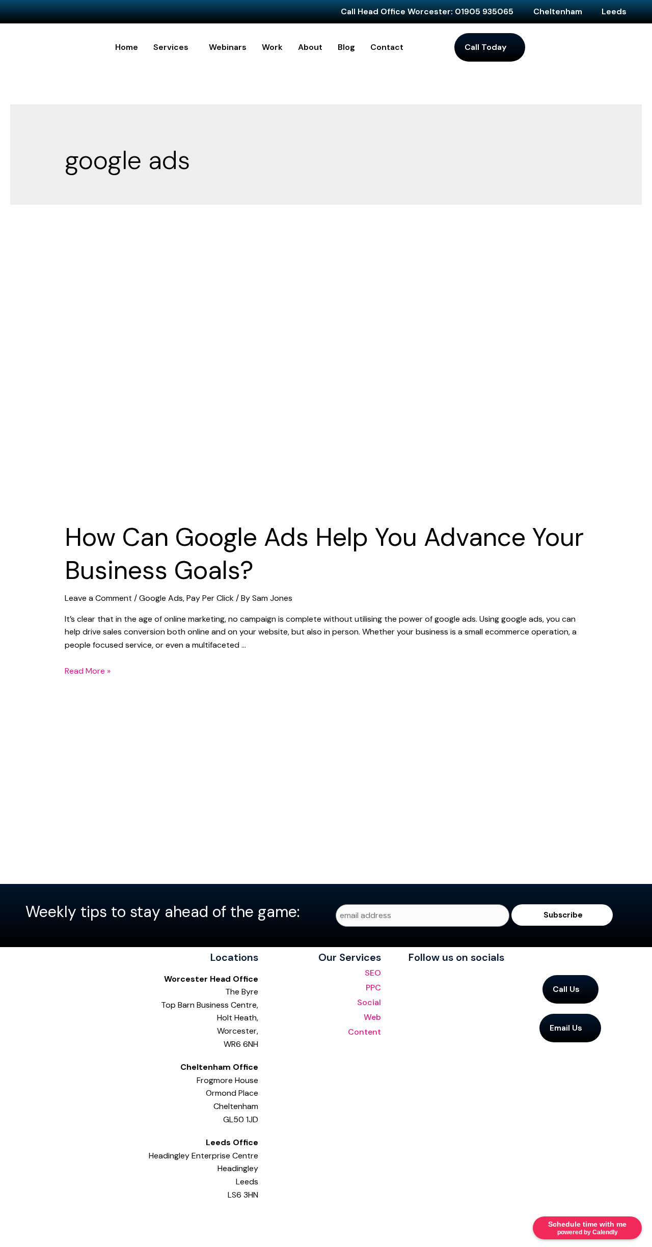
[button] (173, 47)
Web (372, 1017)
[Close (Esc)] (77, 1216)
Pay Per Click (210, 598)
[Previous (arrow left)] (10, 1237)
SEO (373, 972)
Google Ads (161, 598)
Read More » (88, 671)
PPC (373, 987)
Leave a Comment (98, 598)
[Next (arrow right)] (32, 1237)
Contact (386, 47)
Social (369, 1002)
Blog (346, 47)
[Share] (55, 1216)
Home (126, 47)
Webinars (228, 47)
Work (272, 47)
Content (364, 1032)
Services (170, 47)
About (310, 47)
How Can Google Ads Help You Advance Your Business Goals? (324, 553)
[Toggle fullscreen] (32, 1216)
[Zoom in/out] (10, 1216)
